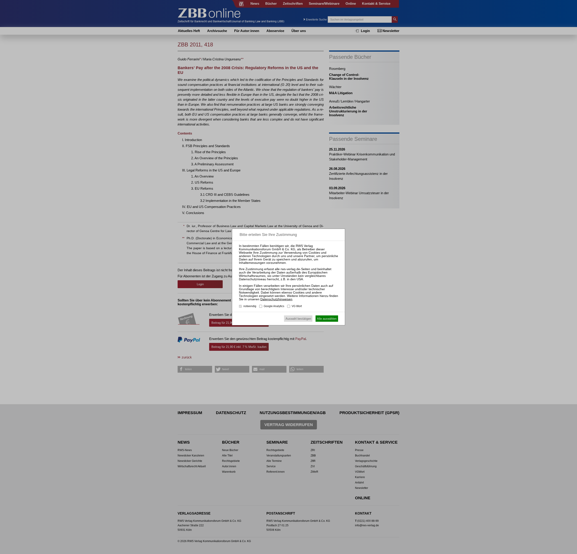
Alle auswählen (327, 318)
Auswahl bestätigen (298, 318)
